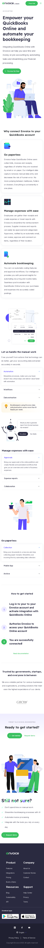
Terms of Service (29, 938)
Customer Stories (29, 873)
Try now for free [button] (13, 71)
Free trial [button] (32, 3)
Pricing (8, 877)
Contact (26, 877)
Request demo (11, 835)
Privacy (26, 897)
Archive (7, 574)
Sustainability (10, 897)
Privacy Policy (14, 938)
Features (9, 868)
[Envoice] (10, 3)
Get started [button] (16, 736)
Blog (7, 893)
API (7, 902)
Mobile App (8, 566)
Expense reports (10, 478)
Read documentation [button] (21, 654)
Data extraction (10, 397)
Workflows (8, 389)
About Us (26, 868)
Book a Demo (11, 882)
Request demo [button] (29, 736)
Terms (25, 902)
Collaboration (9, 486)
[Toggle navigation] (40, 3)
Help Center (27, 893)
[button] (22, 932)
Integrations (10, 873)
